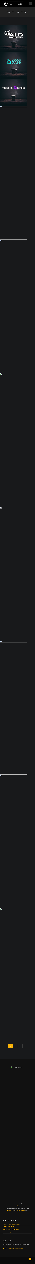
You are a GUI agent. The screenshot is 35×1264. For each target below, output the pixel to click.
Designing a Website (8, 1226)
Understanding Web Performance (12, 1232)
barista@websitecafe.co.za (16, 1248)
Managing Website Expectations (11, 1229)
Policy (17, 1206)
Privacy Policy (10, 1210)
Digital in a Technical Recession (11, 1224)
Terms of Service (20, 1210)
